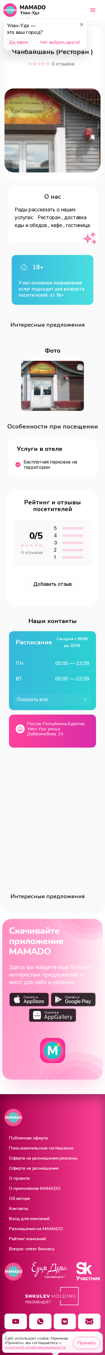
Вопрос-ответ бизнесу (32, 1249)
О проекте (19, 1178)
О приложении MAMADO (34, 1189)
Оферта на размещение (34, 1168)
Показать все (32, 699)
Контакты (18, 1209)
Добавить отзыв (52, 584)
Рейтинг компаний (27, 1239)
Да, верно (18, 42)
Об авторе (19, 1199)
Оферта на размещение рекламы (43, 1158)
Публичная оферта (28, 1138)
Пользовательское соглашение (41, 1148)
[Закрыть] (81, 24)
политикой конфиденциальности (35, 1347)
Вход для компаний (29, 1219)
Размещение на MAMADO (36, 1229)
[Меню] (93, 10)
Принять (86, 1343)
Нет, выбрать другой (60, 42)
